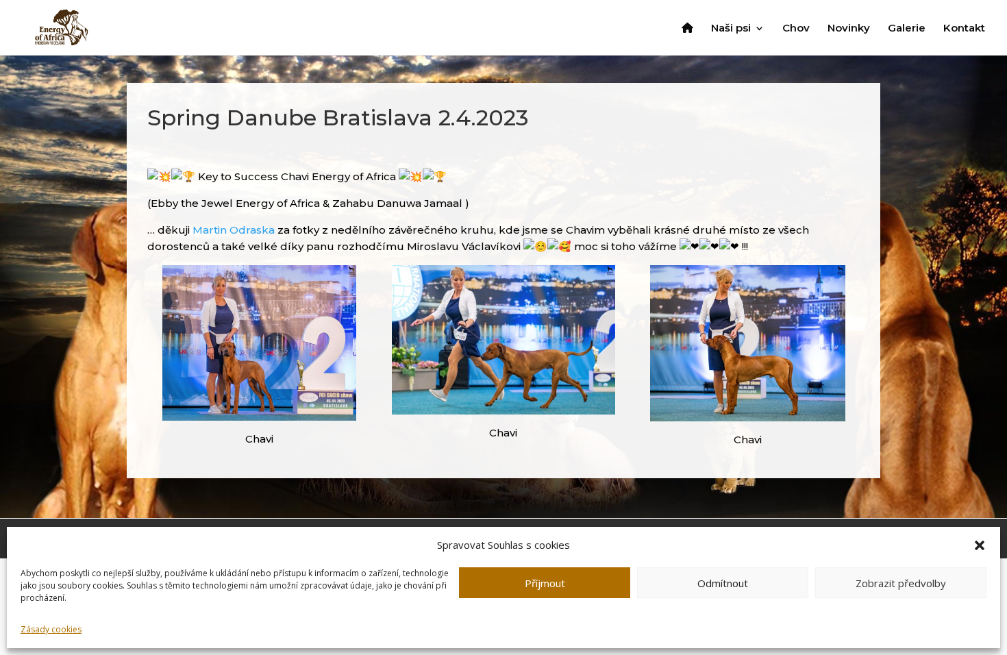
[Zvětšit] (338, 283)
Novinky (849, 28)
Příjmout (545, 583)
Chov (796, 28)
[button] (979, 545)
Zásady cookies (51, 629)
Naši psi (731, 28)
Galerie (906, 28)
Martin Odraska (233, 229)
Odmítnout (722, 583)
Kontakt (964, 28)
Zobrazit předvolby (901, 583)
